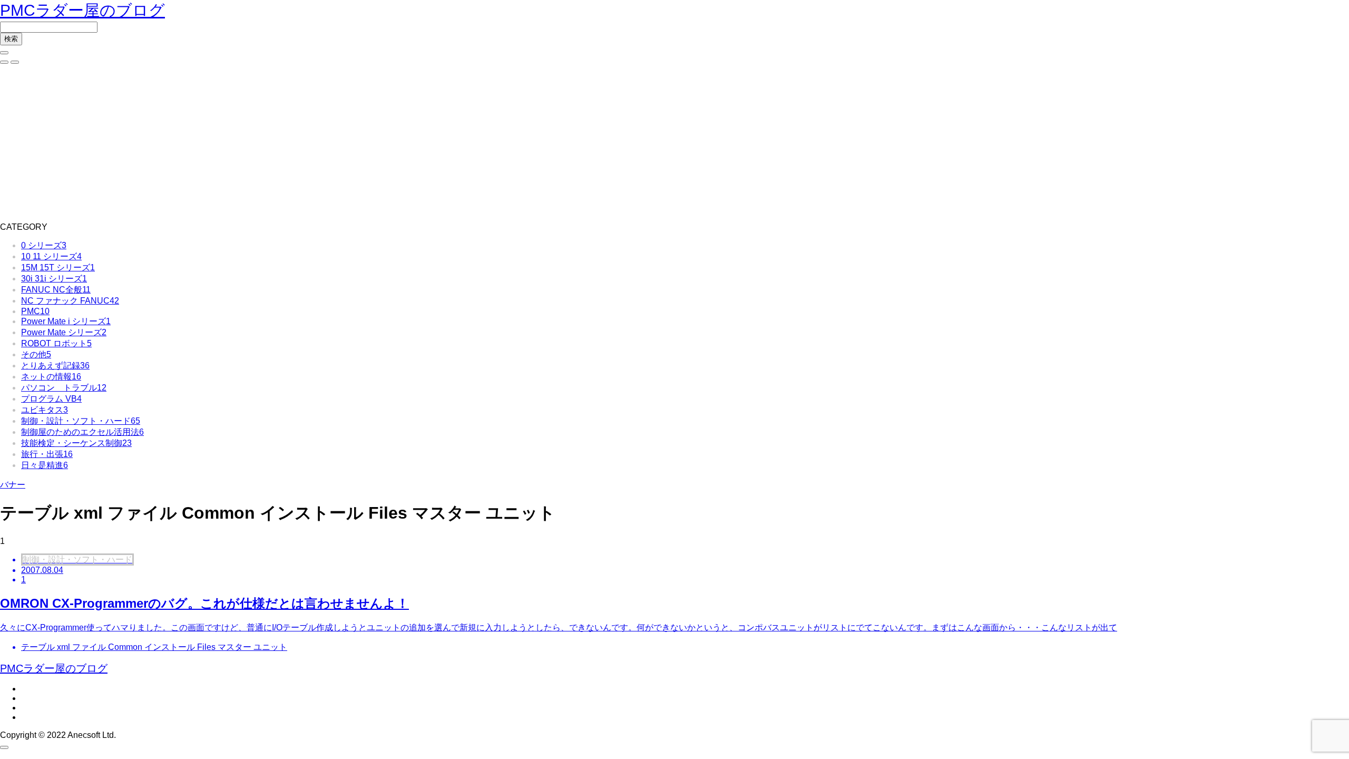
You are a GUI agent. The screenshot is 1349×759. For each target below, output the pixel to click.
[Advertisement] (674, 143)
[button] (4, 62)
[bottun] (4, 52)
